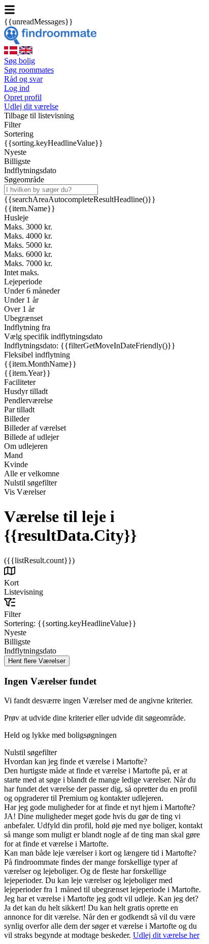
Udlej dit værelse (31, 106)
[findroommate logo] (50, 41)
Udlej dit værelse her (166, 935)
